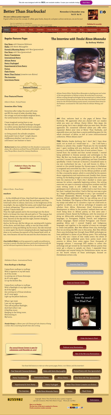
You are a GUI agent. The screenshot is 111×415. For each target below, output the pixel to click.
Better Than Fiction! (12, 74)
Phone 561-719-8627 (69, 400)
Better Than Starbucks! (24, 11)
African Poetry (10, 60)
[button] (23, 29)
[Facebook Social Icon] (101, 12)
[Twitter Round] (104, 12)
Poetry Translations (12, 55)
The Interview (10, 77)
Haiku (7, 46)
